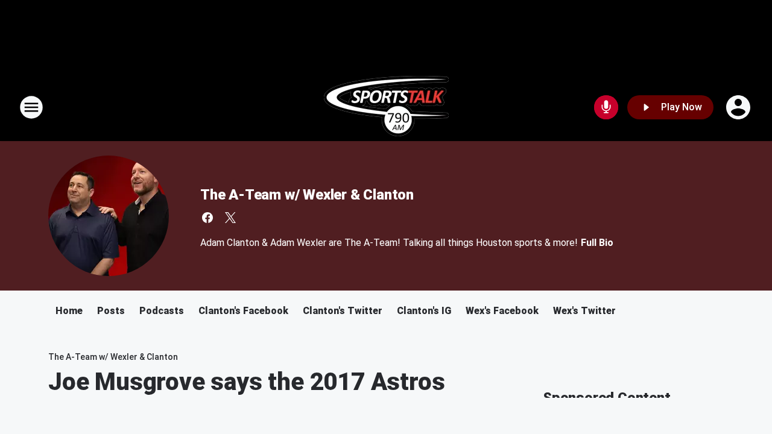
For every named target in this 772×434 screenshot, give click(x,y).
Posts (111, 310)
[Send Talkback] (606, 107)
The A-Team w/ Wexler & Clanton (307, 194)
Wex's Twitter (584, 310)
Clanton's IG (424, 310)
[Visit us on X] (230, 217)
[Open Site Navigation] (31, 107)
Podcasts (161, 310)
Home (69, 310)
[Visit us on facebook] (207, 217)
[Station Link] (386, 107)
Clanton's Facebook (243, 310)
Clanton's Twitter (342, 310)
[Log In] (739, 107)
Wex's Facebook (502, 310)
